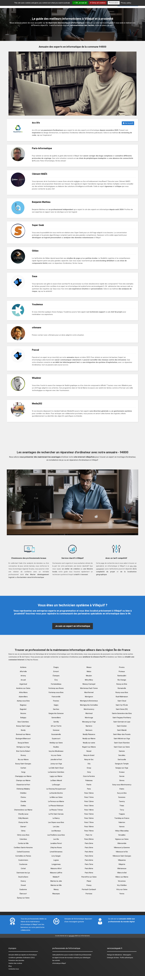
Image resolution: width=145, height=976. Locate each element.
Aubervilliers (23, 697)
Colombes (23, 839)
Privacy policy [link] (126, 3)
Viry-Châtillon (122, 885)
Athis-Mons (23, 692)
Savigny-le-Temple (122, 764)
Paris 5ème (89, 856)
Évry (56, 680)
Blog (10, 966)
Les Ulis (56, 839)
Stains (121, 789)
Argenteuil (23, 684)
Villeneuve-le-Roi (122, 852)
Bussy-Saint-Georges (23, 764)
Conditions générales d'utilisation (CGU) (21, 957)
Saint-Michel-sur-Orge (122, 738)
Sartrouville (122, 759)
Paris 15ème (89, 814)
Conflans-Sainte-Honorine (23, 847)
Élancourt (23, 894)
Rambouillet (121, 676)
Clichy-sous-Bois (23, 835)
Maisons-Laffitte (56, 873)
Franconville (56, 697)
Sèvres (121, 780)
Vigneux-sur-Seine (121, 839)
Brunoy (23, 755)
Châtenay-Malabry (23, 789)
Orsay (89, 768)
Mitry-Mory (89, 680)
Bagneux (23, 705)
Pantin (89, 785)
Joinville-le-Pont (56, 759)
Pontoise (89, 894)
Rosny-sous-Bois (122, 692)
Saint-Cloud (122, 701)
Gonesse (56, 730)
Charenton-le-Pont (23, 785)
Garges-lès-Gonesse (56, 713)
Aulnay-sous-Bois (23, 701)
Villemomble (121, 843)
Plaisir (89, 881)
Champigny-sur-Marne (23, 776)
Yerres (121, 894)
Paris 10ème (89, 793)
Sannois (122, 751)
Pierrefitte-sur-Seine (89, 877)
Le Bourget (56, 785)
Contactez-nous (13, 969)
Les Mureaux (56, 831)
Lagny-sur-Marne (56, 776)
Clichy (23, 831)
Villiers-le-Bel (122, 873)
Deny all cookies (98, 3)
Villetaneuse (121, 868)
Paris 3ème (89, 847)
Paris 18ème (89, 826)
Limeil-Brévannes (56, 852)
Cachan (23, 768)
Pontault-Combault (89, 889)
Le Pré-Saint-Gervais (56, 814)
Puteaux (122, 671)
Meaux (89, 667)
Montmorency (89, 709)
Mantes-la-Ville (56, 885)
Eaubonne (23, 889)
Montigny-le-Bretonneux (89, 701)
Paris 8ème (89, 868)
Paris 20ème (89, 839)
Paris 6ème (89, 860)
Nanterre (89, 726)
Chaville (23, 801)
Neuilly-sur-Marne (89, 738)
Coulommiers (23, 860)
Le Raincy (56, 818)
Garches (56, 709)
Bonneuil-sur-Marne (23, 734)
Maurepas (56, 894)
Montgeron (89, 697)
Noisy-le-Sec (89, 759)
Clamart (23, 826)
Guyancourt (56, 738)
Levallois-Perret (56, 843)
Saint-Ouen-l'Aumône (122, 743)
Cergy (23, 772)
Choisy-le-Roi (23, 822)
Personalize (113, 3)
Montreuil (89, 713)
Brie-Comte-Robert (23, 751)
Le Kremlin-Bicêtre (56, 793)
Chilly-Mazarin (23, 818)
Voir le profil (128, 123)
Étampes (56, 676)
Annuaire (11, 955)
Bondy (23, 730)
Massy (56, 889)
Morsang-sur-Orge (89, 722)
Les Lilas (56, 826)
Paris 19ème (89, 831)
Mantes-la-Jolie (56, 881)
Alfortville (23, 671)
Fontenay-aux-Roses (56, 688)
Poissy (89, 885)
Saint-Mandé (122, 730)
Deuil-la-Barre (23, 877)
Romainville (122, 688)
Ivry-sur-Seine (56, 755)
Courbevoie (23, 864)
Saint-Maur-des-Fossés (121, 734)
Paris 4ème (89, 852)
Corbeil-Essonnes (23, 852)
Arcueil (23, 680)
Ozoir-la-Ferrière (89, 776)
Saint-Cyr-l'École (122, 705)
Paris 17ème (89, 822)
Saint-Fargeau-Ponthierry (122, 717)
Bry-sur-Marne (23, 759)
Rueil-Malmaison (122, 697)
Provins (121, 667)
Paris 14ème (89, 810)
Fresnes (56, 701)
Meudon (89, 676)
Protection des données (16, 960)
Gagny (56, 705)
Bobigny (23, 717)
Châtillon (23, 793)
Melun (89, 671)
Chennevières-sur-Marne (23, 810)
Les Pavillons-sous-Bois (56, 835)
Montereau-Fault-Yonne (89, 688)
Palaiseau (89, 780)
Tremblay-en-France (121, 818)
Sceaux (121, 772)
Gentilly (56, 722)
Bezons (23, 713)
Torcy (122, 810)
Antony (23, 676)
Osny (89, 772)
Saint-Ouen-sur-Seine (122, 747)
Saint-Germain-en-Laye (121, 722)
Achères (23, 667)
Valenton (121, 822)
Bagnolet (23, 709)
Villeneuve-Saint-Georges (122, 856)
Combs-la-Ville (23, 843)
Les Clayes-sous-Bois (56, 822)
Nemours (89, 730)
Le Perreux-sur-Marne (56, 801)
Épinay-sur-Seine (23, 898)
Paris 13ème (89, 806)
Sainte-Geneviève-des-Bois (122, 713)
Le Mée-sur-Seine (56, 797)
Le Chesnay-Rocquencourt (56, 789)
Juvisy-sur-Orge (56, 764)
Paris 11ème (89, 797)
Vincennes (122, 881)
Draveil (23, 885)
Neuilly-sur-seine (89, 743)
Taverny (122, 801)
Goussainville (56, 734)
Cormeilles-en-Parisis (23, 856)
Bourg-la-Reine (23, 743)
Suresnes (121, 797)
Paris (89, 789)
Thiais (122, 806)
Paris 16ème (89, 818)
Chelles (23, 806)
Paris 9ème (89, 873)
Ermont (56, 671)
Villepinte (121, 864)
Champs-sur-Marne (23, 780)
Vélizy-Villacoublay (122, 831)
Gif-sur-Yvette (56, 726)
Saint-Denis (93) (122, 709)
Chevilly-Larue (23, 814)
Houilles (56, 747)
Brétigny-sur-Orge (23, 747)
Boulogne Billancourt (23, 738)
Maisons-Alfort (56, 868)
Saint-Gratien (122, 726)
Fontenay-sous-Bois (56, 692)
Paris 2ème (89, 843)
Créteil (23, 868)
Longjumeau (56, 864)
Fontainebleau (56, 684)
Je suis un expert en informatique (72, 626)
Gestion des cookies (15, 963)
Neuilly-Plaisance (89, 734)
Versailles (121, 835)
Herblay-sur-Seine (56, 743)
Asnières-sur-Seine (23, 688)
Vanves (121, 826)
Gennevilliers (56, 717)
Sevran (121, 776)
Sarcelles (121, 755)
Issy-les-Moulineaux (56, 751)
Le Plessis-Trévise (56, 810)
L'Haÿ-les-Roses (56, 847)
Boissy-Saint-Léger (23, 726)
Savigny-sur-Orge (121, 768)
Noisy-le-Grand (89, 755)
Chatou (23, 797)
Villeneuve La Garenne (122, 847)
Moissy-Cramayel (89, 684)
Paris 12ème (89, 801)
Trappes (122, 814)
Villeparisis (122, 860)
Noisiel (89, 751)
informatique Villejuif (59, 963)
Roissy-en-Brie (121, 684)
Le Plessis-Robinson (56, 806)
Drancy (23, 881)
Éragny (56, 667)
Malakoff (56, 877)
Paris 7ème (89, 864)
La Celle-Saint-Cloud (56, 768)
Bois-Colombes (23, 722)
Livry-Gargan (56, 856)
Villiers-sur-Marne (121, 877)
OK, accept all (81, 3)
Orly (89, 764)
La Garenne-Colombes (56, 772)
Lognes (56, 860)
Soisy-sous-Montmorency (121, 785)
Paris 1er (89, 835)
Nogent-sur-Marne (89, 747)
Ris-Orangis (122, 680)
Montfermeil (88, 692)
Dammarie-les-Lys (23, 873)
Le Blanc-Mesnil (56, 780)
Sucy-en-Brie (122, 793)
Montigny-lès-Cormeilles (89, 705)
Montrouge (89, 717)
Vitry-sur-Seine (121, 889)
